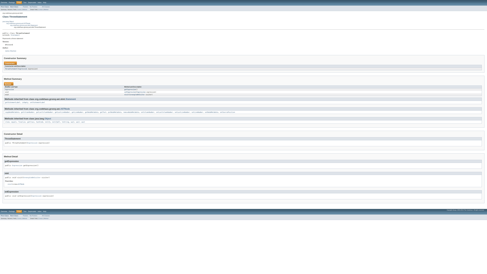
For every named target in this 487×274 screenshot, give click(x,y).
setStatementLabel (37, 102)
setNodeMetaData (211, 112)
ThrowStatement (11, 69)
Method (24, 9)
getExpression (130, 89)
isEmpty (25, 102)
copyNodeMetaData (12, 112)
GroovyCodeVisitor (137, 95)
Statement (15, 35)
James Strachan (10, 51)
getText (103, 112)
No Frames (33, 7)
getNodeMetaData (91, 112)
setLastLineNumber (182, 112)
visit (126, 95)
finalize (21, 122)
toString (65, 122)
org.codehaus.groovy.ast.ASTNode (18, 23)
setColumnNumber (147, 112)
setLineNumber (197, 112)
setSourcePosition (227, 112)
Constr (19, 9)
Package (12, 2)
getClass (30, 122)
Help (44, 2)
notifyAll (56, 122)
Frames (25, 7)
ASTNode (65, 109)
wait (72, 122)
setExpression (130, 92)
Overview (4, 2)
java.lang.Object (8, 21)
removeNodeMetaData (131, 112)
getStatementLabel (12, 102)
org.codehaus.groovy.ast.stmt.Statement (24, 25)
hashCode (39, 122)
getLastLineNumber (62, 112)
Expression (22, 69)
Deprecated (32, 2)
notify (47, 122)
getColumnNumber (27, 112)
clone (7, 122)
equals (14, 122)
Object (48, 118)
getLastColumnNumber (44, 112)
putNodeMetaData (114, 112)
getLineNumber (77, 112)
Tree (25, 2)
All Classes (46, 7)
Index (39, 2)
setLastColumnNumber (164, 112)
